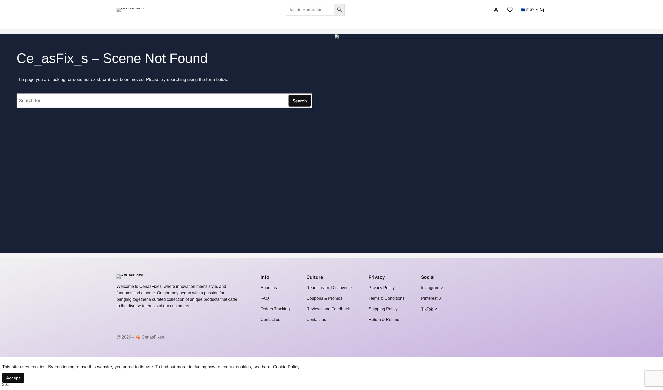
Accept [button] (13, 377)
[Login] (496, 10)
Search (300, 100)
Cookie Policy (286, 366)
